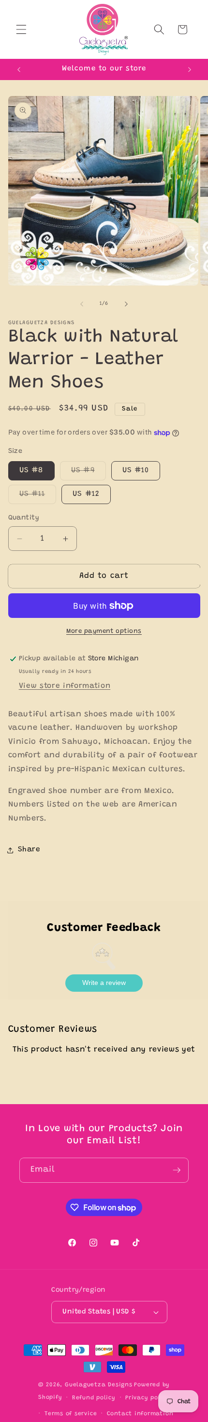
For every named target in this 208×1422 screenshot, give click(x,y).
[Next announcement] (189, 69)
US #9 (88, 473)
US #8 (31, 470)
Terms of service (71, 1414)
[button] (21, 29)
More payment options (104, 631)
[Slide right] (126, 303)
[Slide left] (81, 303)
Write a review (104, 982)
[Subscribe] (176, 1170)
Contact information (140, 1414)
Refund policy (94, 1398)
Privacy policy (147, 1398)
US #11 (38, 497)
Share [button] (29, 849)
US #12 (86, 494)
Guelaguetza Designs (99, 1385)
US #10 (135, 470)
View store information (65, 686)
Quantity (24, 518)
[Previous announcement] (19, 69)
